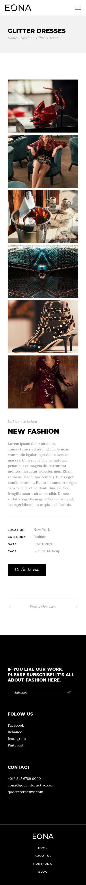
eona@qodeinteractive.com (31, 785)
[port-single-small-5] (43, 326)
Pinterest (16, 745)
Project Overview (43, 606)
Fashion (39, 536)
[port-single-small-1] (43, 106)
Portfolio (43, 863)
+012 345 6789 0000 (24, 778)
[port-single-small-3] (43, 216)
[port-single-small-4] (43, 271)
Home (43, 847)
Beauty (39, 551)
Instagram (17, 738)
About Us (43, 855)
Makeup (53, 551)
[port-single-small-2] (43, 161)
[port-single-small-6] (43, 381)
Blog (43, 871)
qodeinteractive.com (25, 792)
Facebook (16, 725)
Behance (15, 732)
